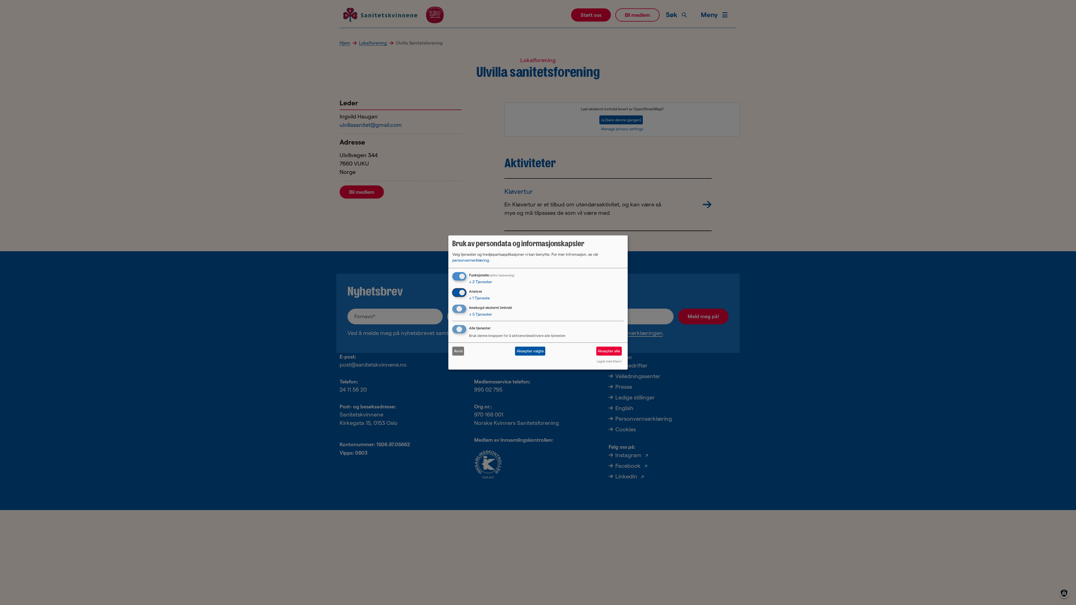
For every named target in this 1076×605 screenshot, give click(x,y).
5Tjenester (480, 314)
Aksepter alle (609, 351)
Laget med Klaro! (609, 361)
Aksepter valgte (530, 351)
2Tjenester (480, 282)
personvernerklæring (470, 260)
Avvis (458, 351)
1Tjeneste (479, 298)
